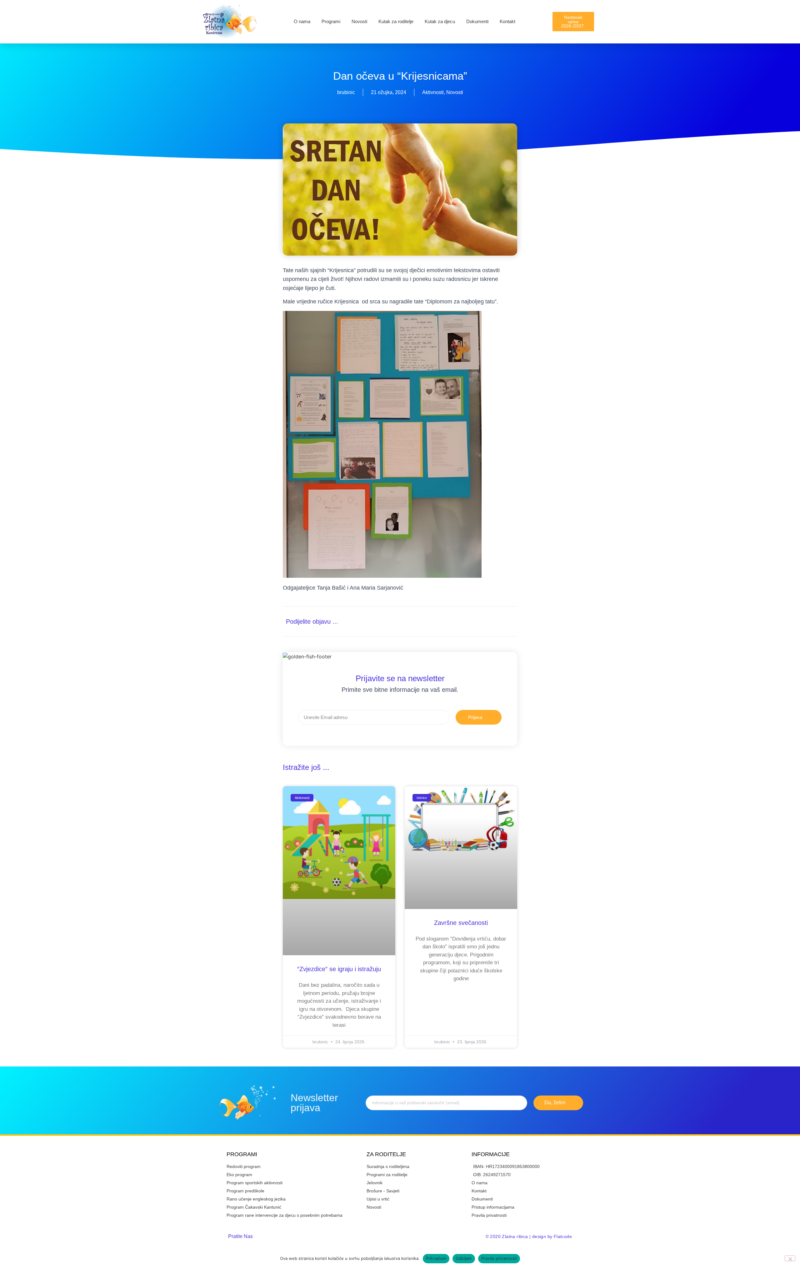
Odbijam (464, 1258)
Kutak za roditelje (395, 21)
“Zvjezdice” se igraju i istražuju (339, 969)
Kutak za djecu (440, 21)
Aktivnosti (433, 92)
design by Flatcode (552, 1236)
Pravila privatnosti (499, 1258)
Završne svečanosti (461, 922)
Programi (331, 21)
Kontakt (507, 21)
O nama (302, 21)
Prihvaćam (436, 1258)
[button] (482, 621)
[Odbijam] (790, 1258)
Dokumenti (477, 21)
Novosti (359, 21)
